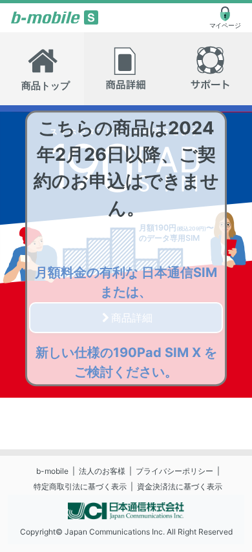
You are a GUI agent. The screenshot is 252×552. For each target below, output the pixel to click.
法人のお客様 (102, 471)
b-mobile (52, 471)
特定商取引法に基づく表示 (80, 486)
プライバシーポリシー (174, 471)
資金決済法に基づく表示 (179, 486)
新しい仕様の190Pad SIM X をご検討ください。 (126, 362)
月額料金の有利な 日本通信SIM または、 (126, 282)
